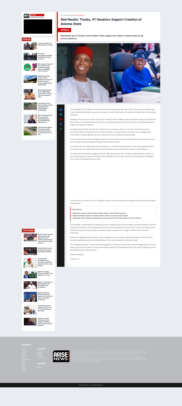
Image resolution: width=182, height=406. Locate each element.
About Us (40, 352)
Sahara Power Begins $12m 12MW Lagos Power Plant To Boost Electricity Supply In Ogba (45, 93)
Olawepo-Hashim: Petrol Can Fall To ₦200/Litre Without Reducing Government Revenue (45, 322)
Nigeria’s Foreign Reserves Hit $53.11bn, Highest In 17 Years (45, 273)
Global (23, 352)
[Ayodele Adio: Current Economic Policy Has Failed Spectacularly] (30, 247)
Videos (24, 367)
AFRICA (65, 30)
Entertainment (25, 359)
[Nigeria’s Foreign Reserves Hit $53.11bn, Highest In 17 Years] (30, 271)
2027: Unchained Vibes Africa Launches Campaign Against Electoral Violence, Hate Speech (45, 119)
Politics (24, 357)
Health (23, 365)
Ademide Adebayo (79, 15)
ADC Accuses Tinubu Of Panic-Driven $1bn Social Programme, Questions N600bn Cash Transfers (45, 67)
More (23, 371)
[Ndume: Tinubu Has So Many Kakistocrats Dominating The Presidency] (30, 281)
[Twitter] (71, 262)
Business (24, 356)
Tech (23, 363)
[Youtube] (73, 262)
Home (23, 348)
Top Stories (28, 231)
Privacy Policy (41, 358)
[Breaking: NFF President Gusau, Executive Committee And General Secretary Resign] (30, 258)
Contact (24, 369)
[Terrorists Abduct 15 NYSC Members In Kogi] (30, 42)
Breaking (24, 350)
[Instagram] (72, 262)
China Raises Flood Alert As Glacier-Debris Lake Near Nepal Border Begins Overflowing (45, 107)
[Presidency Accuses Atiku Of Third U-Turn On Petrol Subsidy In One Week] (30, 305)
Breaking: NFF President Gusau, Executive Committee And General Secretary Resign (45, 262)
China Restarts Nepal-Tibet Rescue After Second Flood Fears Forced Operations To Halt (45, 131)
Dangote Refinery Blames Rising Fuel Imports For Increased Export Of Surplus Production (45, 296)
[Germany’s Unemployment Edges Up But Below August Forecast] (30, 53)
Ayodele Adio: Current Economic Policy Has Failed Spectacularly (45, 249)
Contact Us (40, 356)
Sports (23, 361)
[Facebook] (70, 262)
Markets (39, 367)
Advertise (40, 354)
